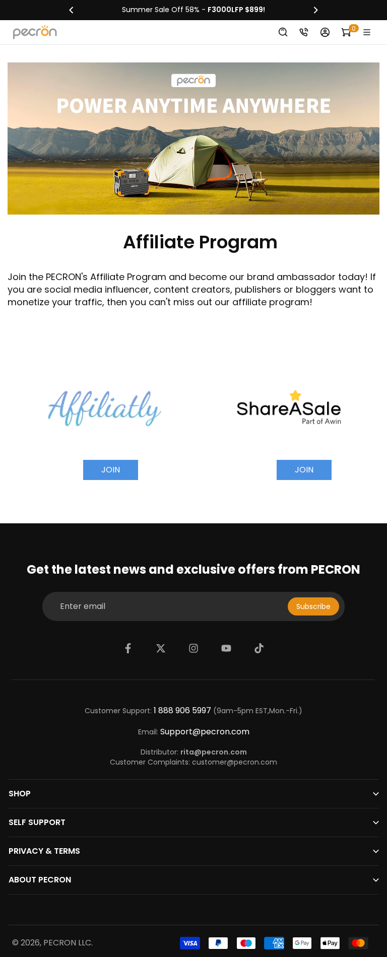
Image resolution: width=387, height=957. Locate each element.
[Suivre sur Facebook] (128, 648)
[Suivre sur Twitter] (161, 648)
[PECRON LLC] (193, 10)
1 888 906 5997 (182, 710)
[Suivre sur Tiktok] (259, 648)
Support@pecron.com (204, 731)
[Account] (325, 32)
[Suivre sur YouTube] (226, 648)
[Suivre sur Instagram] (193, 648)
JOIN (110, 469)
